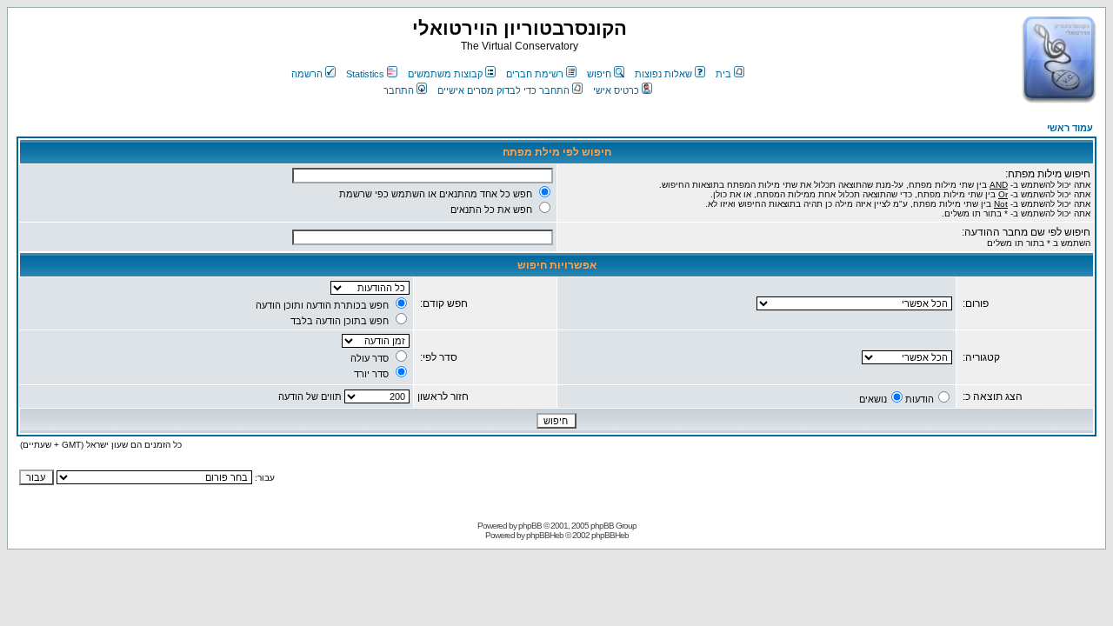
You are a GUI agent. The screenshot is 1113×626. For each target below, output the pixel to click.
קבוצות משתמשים (445, 74)
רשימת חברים (534, 74)
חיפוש (599, 74)
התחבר (398, 90)
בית (723, 74)
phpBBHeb (544, 535)
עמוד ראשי (1070, 128)
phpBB (530, 525)
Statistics (365, 74)
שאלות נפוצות (663, 74)
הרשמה (307, 74)
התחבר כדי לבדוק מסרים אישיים (503, 90)
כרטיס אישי (616, 90)
